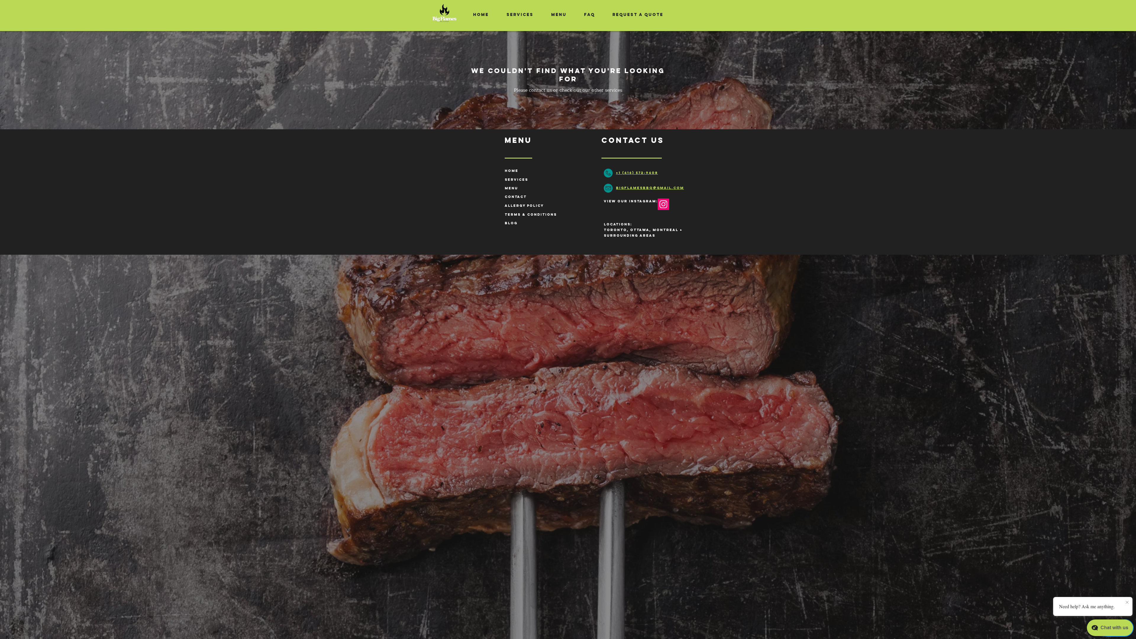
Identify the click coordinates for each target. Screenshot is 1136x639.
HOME (511, 171)
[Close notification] (1127, 602)
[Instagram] (663, 204)
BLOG (511, 223)
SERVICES (516, 180)
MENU (511, 188)
